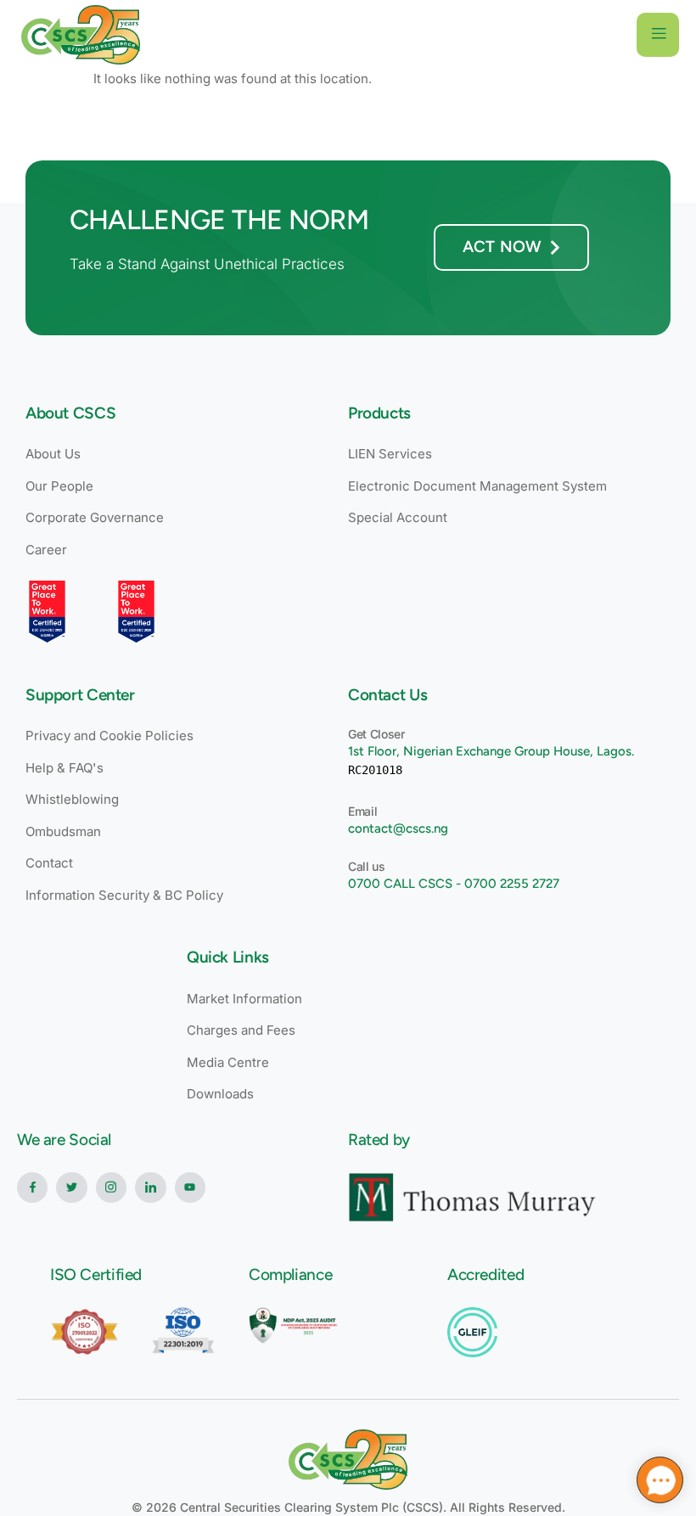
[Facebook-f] (32, 1187)
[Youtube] (190, 1187)
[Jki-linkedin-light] (150, 1187)
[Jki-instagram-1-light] (111, 1187)
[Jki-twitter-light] (71, 1187)
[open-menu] (658, 35)
